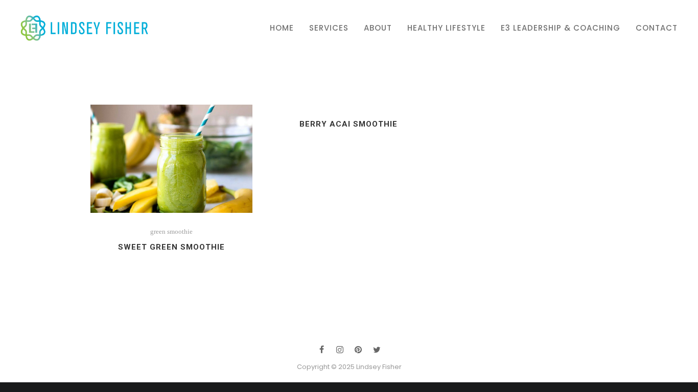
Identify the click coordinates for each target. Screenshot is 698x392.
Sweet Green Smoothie (171, 247)
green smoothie (171, 231)
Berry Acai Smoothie (348, 124)
